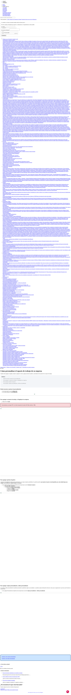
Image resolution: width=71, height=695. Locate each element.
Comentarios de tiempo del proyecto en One (10, 92)
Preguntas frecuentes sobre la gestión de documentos (12, 211)
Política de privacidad (11, 689)
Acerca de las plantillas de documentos (9, 203)
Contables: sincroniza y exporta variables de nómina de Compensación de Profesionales (37, 171)
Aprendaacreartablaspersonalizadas (8, 658)
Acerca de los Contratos (21, 222)
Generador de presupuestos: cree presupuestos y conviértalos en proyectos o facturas (17, 162)
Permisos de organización (7, 245)
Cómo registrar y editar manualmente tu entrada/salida (57, 101)
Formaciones (5, 277)
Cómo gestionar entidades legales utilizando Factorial (12, 41)
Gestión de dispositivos (52, 320)
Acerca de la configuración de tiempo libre (17, 127)
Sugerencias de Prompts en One (8, 81)
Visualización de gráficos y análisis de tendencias (18, 185)
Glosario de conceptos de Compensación (15, 171)
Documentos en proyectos (7, 154)
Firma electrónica (6, 206)
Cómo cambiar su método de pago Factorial (10, 347)
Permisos (4, 243)
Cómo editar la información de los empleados (13, 47)
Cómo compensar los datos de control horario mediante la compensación (22, 170)
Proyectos (4, 141)
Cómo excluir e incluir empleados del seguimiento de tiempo (58, 100)
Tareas (4, 238)
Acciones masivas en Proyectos (8, 163)
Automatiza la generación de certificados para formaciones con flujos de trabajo (16, 285)
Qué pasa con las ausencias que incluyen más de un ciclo (16, 125)
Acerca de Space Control (7, 241)
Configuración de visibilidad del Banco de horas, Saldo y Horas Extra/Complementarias (53, 113)
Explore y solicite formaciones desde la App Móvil (11, 301)
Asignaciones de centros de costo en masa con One (12, 90)
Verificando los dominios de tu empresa (63, 48)
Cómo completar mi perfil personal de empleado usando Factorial (38, 51)
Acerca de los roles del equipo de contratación (55, 234)
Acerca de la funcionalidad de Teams (20, 217)
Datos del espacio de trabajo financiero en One (11, 75)
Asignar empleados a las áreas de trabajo (55, 219)
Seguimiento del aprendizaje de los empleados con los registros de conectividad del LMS (18, 294)
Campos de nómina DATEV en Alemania (13, 176)
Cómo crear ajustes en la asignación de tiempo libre (28, 117)
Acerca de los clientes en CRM (30, 196)
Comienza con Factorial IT (7, 320)
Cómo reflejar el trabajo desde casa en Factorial (59, 110)
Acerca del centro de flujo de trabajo (25, 247)
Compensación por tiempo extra (16, 104)
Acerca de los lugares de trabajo (41, 44)
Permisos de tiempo (15, 245)
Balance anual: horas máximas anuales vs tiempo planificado (51, 104)
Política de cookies (3, 689)
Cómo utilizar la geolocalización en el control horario (38, 101)
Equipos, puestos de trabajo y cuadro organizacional (12, 216)
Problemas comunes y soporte (35, 190)
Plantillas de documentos (7, 202)
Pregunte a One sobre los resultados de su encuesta (11, 83)
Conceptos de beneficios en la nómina (51, 180)
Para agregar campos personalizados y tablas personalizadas (14, 383)
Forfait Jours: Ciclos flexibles (50, 129)
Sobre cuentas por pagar (7, 193)
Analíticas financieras (6, 183)
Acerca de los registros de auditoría (25, 43)
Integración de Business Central (8, 316)
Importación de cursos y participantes (9, 292)
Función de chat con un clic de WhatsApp (29, 19)
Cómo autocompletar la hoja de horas (39, 103)
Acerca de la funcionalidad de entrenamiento (10, 280)
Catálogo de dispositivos (20, 324)
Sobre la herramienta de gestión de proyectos (10, 143)
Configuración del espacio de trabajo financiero (25, 186)
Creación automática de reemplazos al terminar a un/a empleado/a (18, 225)
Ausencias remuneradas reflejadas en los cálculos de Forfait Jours (58, 111)
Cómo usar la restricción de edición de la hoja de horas (33, 106)
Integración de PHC (23, 174)
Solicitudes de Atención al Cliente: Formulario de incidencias (13, 354)
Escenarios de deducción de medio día (41, 140)
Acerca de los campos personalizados (16, 44)
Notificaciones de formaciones (8, 329)
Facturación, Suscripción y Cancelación (10, 343)
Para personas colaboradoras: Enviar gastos (58, 189)
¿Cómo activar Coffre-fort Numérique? (9, 214)
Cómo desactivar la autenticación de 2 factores (11, 46)
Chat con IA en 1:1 (17, 271)
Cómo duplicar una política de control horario (40, 114)
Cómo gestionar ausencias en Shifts (11, 136)
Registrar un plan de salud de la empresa (48, 178)
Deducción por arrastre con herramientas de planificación (25, 140)
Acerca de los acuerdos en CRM (19, 196)
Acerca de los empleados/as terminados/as (10, 222)
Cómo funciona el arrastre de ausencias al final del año (34, 129)
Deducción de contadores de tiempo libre (10, 139)
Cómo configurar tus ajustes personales (60, 52)
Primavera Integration (45, 174)
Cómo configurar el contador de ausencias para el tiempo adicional (40, 124)
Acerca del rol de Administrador (28, 244)
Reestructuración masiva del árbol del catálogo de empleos (25, 219)
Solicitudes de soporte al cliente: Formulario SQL (11, 356)
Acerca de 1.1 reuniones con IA (8, 271)
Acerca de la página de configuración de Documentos (31, 210)
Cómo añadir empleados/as (35, 45)
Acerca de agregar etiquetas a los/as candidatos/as (11, 230)
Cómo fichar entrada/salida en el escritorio (24, 102)
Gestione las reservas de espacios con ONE (10, 74)
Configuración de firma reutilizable (59, 208)
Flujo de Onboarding (51, 247)
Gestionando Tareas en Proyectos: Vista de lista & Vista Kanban (14, 150)
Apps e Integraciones (6, 310)
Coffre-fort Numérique (7, 213)
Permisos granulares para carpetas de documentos (43, 244)
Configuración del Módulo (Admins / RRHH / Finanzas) (22, 189)
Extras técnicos (54, 190)
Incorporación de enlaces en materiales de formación (12, 286)
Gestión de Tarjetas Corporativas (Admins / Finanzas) (41, 189)
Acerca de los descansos (7, 101)
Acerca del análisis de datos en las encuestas (23, 264)
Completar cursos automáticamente (9, 290)
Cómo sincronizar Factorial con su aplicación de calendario (43, 52)
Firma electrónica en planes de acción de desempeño (34, 208)
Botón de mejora (5, 85)
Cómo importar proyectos (7, 145)
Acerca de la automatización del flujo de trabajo (11, 247)
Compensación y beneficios (7, 166)
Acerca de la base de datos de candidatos (10, 227)
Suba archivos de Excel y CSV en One (9, 87)
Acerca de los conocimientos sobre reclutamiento (46, 232)
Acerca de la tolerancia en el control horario (24, 99)
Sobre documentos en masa (17, 210)
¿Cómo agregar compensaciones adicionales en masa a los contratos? (26, 169)
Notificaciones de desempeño (8, 334)
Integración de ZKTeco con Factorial (20, 316)
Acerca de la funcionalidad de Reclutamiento (25, 227)
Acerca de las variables (32, 204)
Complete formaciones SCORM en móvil (10, 302)
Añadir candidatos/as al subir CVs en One (10, 84)
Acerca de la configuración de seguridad (54, 44)
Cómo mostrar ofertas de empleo (11, 232)
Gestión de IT (5, 318)
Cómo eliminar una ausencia (9, 121)
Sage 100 (53, 175)
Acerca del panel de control (22, 51)
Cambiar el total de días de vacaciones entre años (16, 129)
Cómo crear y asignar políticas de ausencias (20, 126)
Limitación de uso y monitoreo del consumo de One (12, 89)
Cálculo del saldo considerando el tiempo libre (26, 110)
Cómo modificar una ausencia (20, 121)
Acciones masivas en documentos (46, 211)
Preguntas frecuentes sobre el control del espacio (50, 241)
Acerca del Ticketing (6, 336)
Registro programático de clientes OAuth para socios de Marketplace (15, 313)
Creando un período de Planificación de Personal (24, 198)
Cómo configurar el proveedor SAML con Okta (47, 42)
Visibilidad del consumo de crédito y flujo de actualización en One (14, 72)
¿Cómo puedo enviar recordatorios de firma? (16, 208)
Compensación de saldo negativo (41, 111)
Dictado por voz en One (7, 82)
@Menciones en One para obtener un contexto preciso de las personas (15, 70)
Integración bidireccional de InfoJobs (24, 317)
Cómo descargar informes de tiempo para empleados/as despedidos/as (24, 112)
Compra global (67, 320)
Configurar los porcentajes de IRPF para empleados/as (32, 48)
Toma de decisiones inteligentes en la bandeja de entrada (12, 672)
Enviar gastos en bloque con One (8, 86)
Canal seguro (5, 267)
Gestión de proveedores (15, 194)
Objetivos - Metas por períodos (8, 94)
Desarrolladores (5, 321)
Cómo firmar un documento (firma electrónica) (33, 207)
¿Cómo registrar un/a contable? (40, 170)
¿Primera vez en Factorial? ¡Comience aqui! (10, 39)
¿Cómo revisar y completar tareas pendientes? (11, 239)
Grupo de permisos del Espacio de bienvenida (60, 244)
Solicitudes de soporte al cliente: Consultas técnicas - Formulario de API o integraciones (18, 353)
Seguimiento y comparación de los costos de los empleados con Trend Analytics (41, 185)
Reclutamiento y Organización (8, 215)
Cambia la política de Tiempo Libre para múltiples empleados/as (49, 130)
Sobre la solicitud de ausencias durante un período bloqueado (47, 117)
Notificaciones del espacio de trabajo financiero (11, 333)
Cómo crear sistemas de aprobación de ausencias (58, 116)
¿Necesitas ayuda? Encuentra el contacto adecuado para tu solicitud (14, 365)
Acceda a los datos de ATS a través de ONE (43, 235)
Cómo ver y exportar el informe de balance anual (25, 136)
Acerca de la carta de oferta (65, 229)
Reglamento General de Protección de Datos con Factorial (30, 230)
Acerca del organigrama (14, 218)
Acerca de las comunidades (35, 262)
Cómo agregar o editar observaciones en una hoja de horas (39, 108)
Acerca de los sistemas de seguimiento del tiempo (20, 101)
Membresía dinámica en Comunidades (61, 262)
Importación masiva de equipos (43, 218)
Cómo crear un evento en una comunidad (47, 262)
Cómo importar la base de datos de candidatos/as (41, 231)
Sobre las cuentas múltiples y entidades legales (22, 45)
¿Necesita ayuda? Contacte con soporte (9, 350)
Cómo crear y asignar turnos (24, 133)
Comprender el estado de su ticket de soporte (10, 361)
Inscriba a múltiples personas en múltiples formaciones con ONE (14, 93)
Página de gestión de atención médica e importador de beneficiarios (33, 180)
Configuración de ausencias (7, 123)
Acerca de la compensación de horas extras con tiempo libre (24, 111)
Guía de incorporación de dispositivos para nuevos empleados (48, 323)
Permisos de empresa (29, 245)
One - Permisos (5, 67)
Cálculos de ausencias (6, 127)
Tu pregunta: (3, 27)
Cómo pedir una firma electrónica (8, 207)
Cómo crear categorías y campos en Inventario (31, 325)
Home (4, 4)
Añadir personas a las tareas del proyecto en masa (11, 165)
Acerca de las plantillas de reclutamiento (40, 227)
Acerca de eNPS (57, 264)
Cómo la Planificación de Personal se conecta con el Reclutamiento (42, 199)
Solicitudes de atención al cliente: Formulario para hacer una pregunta (15, 352)
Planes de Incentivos (31, 172)
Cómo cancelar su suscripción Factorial (9, 346)
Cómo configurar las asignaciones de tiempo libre (36, 126)
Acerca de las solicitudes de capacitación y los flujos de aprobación (14, 282)
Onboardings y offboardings (43, 320)
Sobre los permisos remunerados (35, 119)
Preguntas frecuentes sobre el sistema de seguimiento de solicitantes (34, 233)
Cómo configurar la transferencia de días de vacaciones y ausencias (57, 126)
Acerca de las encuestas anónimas (41, 265)
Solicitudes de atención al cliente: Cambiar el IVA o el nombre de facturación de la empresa (19, 357)
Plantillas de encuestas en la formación (9, 288)
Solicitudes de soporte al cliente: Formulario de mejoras (12, 355)
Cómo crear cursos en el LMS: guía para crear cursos (12, 291)
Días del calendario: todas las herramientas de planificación (27, 139)
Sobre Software (5, 192)
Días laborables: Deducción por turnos (59, 139)
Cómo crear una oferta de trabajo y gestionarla (35, 229)
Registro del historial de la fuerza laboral (54, 184)
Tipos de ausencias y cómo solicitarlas (46, 121)
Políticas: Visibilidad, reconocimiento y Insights (11, 337)
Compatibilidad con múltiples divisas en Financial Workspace (36, 184)
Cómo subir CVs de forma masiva (9, 234)
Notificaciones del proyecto (7, 328)
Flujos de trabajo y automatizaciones (9, 246)
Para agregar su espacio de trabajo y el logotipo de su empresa (15, 380)
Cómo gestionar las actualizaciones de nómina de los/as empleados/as (38, 168)
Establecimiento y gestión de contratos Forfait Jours (26, 109)
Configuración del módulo (24, 194)
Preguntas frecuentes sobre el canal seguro (18, 268)
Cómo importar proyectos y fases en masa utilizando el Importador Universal (16, 161)
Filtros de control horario (7, 112)
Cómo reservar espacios (16, 241)
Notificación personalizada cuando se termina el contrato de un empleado (30, 248)
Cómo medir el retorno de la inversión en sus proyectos (12, 158)
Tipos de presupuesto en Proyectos (9, 159)
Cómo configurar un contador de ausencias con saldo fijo (33, 128)
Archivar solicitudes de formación (8, 305)
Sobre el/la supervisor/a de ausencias (43, 116)
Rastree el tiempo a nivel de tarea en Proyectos (11, 164)
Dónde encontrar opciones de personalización (11, 378)
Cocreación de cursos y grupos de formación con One (12, 78)
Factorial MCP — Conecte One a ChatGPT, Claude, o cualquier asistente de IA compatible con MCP (20, 91)
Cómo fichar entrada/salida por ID (38, 99)
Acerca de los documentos (7, 210)
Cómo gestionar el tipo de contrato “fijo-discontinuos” (30, 223)
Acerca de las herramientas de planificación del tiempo (38, 133)
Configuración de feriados (36, 107)
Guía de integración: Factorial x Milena (34, 174)
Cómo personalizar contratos (45, 223)
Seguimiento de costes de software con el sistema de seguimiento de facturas (44, 192)
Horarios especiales (65, 104)
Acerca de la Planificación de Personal (9, 198)
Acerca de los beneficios (7, 179)
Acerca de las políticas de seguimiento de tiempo (52, 105)
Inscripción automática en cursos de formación (11, 306)
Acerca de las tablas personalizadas (29, 44)
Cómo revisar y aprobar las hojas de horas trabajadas (21, 100)
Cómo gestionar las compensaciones (56, 168)
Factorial (16, 689)
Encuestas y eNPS (6, 263)
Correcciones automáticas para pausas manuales (42, 110)
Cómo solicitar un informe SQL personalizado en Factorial (13, 363)
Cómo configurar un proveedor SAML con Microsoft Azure (28, 42)
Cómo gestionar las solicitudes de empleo (22, 234)
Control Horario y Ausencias (8, 97)
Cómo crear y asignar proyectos (8, 142)
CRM (4, 195)
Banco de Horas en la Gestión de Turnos (54, 136)
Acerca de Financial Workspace (19, 184)
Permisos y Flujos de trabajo (8, 242)
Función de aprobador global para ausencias (20, 120)
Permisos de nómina (42, 245)
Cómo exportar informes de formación (9, 279)
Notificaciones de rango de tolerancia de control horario (12, 330)
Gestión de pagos (6, 194)
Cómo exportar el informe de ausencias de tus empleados (23, 118)
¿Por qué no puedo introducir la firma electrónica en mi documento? (53, 207)
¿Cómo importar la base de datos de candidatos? (51, 229)
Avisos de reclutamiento (7, 331)
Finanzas (4, 182)
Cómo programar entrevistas (27, 231)
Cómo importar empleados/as (24, 46)
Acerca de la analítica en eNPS (48, 264)
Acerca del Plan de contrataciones (57, 235)
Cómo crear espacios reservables (26, 241)
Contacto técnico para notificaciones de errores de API (25, 49)
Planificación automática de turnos (41, 136)
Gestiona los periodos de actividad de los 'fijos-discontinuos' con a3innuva (39, 175)
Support (4, 5)
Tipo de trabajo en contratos (34, 225)
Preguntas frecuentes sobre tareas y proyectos (10, 155)
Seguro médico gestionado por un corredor (14, 181)
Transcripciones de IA (42, 271)
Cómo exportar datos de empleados (37, 43)
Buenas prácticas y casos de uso (45, 190)
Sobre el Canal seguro (6, 268)
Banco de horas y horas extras (18, 106)
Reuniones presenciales (25, 271)
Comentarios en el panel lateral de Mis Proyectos (11, 156)
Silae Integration (17, 174)
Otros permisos (36, 245)
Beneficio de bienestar (37, 178)
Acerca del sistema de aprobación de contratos (34, 222)
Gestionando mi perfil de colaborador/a (9, 50)
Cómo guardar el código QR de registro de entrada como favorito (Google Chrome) (17, 107)
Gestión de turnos (6, 132)
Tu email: (3, 26)
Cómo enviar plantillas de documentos (55, 203)
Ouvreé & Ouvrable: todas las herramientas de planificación (58, 140)
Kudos (4, 275)
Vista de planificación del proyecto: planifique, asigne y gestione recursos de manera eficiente (19, 151)
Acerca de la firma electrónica (20, 207)
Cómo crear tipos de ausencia (19, 116)
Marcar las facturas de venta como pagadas (43, 196)
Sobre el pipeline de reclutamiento (53, 227)
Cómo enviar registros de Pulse (45, 274)
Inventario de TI (5, 323)
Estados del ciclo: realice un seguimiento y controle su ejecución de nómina (52, 169)
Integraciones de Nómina (7, 173)
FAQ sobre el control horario (48, 106)
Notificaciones (5, 326)
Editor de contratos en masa (15, 224)
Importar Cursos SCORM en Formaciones (10, 300)
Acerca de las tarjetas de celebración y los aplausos (21, 262)
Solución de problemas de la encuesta (27, 266)
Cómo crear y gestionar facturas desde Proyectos (11, 152)
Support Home (3, 367)
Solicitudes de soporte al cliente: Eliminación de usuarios (12, 359)
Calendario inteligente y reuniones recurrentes (27, 272)
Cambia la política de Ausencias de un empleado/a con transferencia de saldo (24, 130)
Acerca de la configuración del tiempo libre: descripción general (18, 119)
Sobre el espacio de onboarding (55, 231)
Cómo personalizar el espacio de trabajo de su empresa (53, 43)
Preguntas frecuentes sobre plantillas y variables (44, 204)
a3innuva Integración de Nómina (8, 174)
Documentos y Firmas (6, 201)
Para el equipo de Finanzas (24, 190)
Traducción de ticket (6, 341)
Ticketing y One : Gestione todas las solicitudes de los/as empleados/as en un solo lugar (18, 76)
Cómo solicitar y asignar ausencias (30, 116)
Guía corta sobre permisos (18, 244)
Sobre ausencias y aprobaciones (8, 116)
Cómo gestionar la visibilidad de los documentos (49, 210)
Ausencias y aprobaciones (7, 115)
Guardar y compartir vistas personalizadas (49, 48)
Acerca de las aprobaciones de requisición (63, 230)
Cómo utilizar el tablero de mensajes (20, 229)
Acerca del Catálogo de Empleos (8, 217)
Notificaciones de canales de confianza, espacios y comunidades (14, 327)
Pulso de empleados (6, 273)
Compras (4, 191)
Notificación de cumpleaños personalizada (10, 248)
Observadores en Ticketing (7, 339)
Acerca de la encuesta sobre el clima (53, 265)
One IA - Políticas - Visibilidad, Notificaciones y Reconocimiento (14, 79)
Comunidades (5, 261)
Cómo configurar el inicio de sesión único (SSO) (56, 41)
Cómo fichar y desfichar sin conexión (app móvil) (28, 113)
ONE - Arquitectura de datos (8, 69)
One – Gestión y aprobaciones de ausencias (10, 66)
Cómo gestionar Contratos (57, 222)
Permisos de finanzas (49, 245)
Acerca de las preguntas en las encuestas (14, 265)
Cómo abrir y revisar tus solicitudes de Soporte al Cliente (13, 351)
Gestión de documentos (7, 209)
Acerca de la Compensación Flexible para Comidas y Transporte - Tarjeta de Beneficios (18, 178)
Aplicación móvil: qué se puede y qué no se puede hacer (12, 48)
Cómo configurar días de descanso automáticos (11, 133)
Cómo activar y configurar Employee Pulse (10, 274)
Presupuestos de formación (7, 297)
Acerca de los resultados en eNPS (37, 264)
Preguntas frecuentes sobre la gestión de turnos (38, 134)
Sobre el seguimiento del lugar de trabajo (52, 99)
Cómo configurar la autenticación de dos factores (48, 45)
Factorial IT (5, 319)
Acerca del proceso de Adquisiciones (63, 192)
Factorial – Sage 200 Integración (55, 174)
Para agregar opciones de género (9, 381)
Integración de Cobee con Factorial (9, 311)
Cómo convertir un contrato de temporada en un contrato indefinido (32, 224)
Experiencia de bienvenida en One (9, 80)
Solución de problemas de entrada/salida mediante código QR (47, 112)
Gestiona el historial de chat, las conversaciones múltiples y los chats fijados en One (17, 71)
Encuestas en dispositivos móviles (15, 266)
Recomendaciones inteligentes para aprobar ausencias (37, 120)
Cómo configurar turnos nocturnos (9, 105)
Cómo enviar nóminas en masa (63, 210)
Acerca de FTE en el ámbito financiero (40, 186)
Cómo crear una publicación (8, 262)
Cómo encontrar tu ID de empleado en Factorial (20, 108)
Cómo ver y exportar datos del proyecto (10, 144)
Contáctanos (2, 688)
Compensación (5, 167)
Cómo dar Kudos (6, 276)
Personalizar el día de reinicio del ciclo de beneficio (20, 179)
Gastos (4, 188)
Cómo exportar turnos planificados (38, 135)
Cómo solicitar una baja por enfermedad (32, 121)
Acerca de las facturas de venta (8, 196)
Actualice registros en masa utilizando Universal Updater (34, 220)
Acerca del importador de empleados (41, 49)
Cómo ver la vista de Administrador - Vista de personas (12, 147)
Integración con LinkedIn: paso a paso (61, 316)
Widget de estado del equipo (46, 107)
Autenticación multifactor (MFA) (63, 45)
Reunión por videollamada (33, 271)
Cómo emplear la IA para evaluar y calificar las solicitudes (27, 232)
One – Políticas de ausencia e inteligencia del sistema (12, 65)
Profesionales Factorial (50, 170)
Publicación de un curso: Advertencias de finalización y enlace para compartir (16, 299)
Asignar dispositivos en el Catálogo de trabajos (29, 323)
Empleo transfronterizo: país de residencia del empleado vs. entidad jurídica (34, 47)
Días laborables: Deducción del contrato (45, 139)
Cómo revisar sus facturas (7, 344)
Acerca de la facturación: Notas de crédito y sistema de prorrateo (14, 345)
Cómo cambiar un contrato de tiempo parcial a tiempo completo (55, 224)
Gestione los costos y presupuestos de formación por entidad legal (14, 303)
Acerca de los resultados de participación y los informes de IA (28, 274)
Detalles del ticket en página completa (9, 338)
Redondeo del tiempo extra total (14, 113)
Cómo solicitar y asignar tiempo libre (50, 127)
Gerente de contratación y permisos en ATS (17, 228)
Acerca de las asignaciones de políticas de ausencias (47, 125)
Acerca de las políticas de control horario (10, 99)
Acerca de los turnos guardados (13, 134)
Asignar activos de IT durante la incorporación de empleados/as (35, 324)
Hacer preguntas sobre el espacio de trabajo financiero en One (13, 187)
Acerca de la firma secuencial (48, 208)
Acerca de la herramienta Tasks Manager (26, 239)
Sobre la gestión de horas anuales (15, 223)
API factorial (5, 314)
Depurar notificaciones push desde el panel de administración (58, 47)
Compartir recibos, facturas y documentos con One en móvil (13, 88)
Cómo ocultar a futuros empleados (42, 219)
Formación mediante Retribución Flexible (63, 178)
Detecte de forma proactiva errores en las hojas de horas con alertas (47, 109)
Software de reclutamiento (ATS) (8, 226)
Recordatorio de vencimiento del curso (9, 283)
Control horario (5, 98)
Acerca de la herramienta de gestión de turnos (56, 133)
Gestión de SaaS (35, 320)
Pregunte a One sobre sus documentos (9, 73)
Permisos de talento (22, 245)
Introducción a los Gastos (7, 189)
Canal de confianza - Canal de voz (50, 268)
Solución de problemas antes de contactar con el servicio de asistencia (15, 362)
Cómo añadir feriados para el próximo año (50, 128)
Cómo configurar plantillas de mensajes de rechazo (38, 234)
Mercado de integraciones (7, 315)
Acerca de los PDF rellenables (22, 204)
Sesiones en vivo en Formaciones (8, 307)
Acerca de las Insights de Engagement (28, 265)
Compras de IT (15, 320)
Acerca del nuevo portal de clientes (9, 348)
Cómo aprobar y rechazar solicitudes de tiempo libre (35, 127)
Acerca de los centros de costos (8, 184)
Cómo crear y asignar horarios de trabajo (57, 102)
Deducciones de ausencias (7, 138)
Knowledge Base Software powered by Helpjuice (35, 692)
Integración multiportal (50, 233)
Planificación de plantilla (7, 197)
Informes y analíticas (6, 249)
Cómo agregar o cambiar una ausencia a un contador (31, 104)
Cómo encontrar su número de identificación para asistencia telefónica (15, 364)
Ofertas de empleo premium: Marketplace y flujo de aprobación (25, 235)
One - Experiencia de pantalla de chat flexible (11, 68)
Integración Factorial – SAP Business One (10, 317)
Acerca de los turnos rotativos (24, 134)
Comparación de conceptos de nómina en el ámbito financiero (58, 186)
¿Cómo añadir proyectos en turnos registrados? (11, 153)
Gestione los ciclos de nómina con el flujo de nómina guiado (45, 172)
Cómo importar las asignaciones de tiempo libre (62, 106)
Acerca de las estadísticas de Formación (10, 278)
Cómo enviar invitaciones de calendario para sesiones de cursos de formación (16, 296)
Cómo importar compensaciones (19, 168)
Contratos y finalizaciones (7, 221)
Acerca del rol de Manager (32, 217)
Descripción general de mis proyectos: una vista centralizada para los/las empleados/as (18, 146)
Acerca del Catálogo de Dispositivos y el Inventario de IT (57, 324)
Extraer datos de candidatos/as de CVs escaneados (23, 236)
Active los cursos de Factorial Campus (9, 308)
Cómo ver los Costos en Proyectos (9, 148)
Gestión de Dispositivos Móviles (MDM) (25, 320)
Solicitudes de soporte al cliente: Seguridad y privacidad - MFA (14, 358)
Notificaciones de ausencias (7, 332)
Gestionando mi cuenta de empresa (9, 40)
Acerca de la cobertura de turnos (25, 135)
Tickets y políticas (6, 335)
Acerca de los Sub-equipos (48, 220)
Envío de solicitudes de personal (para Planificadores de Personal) (45, 198)
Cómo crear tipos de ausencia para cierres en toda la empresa (52, 119)
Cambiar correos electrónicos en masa (9, 49)
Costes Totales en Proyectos (7, 157)
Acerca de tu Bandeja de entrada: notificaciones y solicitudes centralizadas (20, 52)
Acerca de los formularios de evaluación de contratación (12, 231)
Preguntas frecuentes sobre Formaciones (10, 281)
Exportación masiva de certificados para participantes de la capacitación (15, 293)
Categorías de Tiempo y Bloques (8, 111)
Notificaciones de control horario (55, 108)
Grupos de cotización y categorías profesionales (57, 218)
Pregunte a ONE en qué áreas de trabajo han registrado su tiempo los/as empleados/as (18, 96)
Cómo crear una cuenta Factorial (42, 41)
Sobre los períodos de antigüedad (32, 125)
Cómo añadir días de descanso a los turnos (12, 135)
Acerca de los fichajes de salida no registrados (54, 103)
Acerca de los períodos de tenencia (17, 128)
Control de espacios (6, 240)
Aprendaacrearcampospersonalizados (9, 656)
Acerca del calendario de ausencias (39, 118)
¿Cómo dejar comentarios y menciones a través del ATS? (35, 228)
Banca (10, 194)
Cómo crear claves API (15, 43)
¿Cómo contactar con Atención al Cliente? (14, 19)
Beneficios (4, 177)
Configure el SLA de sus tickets (8, 342)
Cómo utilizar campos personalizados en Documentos (30, 211)
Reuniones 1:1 (5, 270)
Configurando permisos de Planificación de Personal (21, 199)
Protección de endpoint (61, 320)
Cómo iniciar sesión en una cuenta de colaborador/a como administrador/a (15, 360)
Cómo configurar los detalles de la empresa (28, 41)
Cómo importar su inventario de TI (15, 323)
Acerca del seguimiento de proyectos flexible (25, 103)
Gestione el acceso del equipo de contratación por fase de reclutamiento (44, 236)
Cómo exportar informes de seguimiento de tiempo (41, 102)
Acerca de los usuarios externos (8, 244)
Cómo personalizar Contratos (47, 222)
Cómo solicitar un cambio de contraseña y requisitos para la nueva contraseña (37, 53)
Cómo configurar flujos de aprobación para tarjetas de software (19, 192)
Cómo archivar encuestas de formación (9, 309)
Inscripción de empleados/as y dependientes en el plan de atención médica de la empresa (45, 179)
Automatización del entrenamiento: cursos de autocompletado (13, 289)
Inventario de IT (5, 322)
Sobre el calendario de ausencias (51, 118)
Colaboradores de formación (8, 304)
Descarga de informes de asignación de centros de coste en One (14, 77)
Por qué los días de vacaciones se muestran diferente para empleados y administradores (28, 122)
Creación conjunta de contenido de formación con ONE (12, 295)
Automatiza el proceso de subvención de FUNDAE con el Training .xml (15, 284)
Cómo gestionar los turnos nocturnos (52, 134)
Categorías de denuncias (40, 268)
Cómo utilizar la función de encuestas (9, 264)
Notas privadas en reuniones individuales (54, 271)
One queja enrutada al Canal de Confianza (10, 95)
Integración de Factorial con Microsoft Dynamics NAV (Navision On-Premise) (41, 316)
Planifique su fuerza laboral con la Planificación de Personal (35, 187)
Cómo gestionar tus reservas (37, 241)
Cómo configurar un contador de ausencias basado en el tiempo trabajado (15, 124)
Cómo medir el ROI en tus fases (8, 160)
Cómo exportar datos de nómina (8, 168)
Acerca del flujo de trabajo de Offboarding (62, 247)
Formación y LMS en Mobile (8, 298)
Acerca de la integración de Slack (8, 312)
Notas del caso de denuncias (30, 268)
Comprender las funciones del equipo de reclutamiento (28, 218)
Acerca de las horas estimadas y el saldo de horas (39, 100)
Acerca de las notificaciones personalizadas (39, 247)
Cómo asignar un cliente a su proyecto (9, 149)
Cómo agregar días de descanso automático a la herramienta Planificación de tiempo (29, 105)
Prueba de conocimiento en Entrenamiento (10, 287)
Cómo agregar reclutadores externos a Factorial (53, 228)
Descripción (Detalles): (5, 30)
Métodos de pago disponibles (8, 349)
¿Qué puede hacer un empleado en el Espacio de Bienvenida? (40, 46)
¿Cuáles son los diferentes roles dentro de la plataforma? (47, 217)
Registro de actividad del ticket (8, 340)
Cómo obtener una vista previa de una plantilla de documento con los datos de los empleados (32, 203)
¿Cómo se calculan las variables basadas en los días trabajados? (16, 172)
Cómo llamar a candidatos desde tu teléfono (61, 233)
